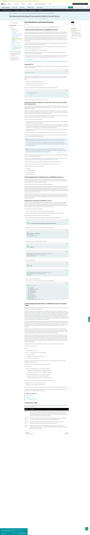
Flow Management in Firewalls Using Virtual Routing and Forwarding (17, 48)
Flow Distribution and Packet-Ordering (17, 39)
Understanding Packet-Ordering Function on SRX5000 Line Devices (76, 33)
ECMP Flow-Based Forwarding (17, 35)
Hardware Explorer (32, 10)
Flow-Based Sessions (15, 30)
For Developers (39, 7)
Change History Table (74, 38)
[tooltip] (72, 22)
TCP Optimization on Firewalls (17, 33)
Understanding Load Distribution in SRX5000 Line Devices (76, 31)
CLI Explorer (17, 10)
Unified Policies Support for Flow (16, 43)
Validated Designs (30, 7)
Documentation (6, 7)
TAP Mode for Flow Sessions (16, 45)
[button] (86, 528)
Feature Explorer (24, 10)
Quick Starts (22, 7)
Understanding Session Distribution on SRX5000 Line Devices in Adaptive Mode (76, 36)
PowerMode (14, 41)
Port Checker (40, 10)
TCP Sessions (14, 32)
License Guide (14, 7)
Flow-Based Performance (16, 36)
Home (10, 13)
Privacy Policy (4, 533)
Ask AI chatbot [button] (11, 1)
